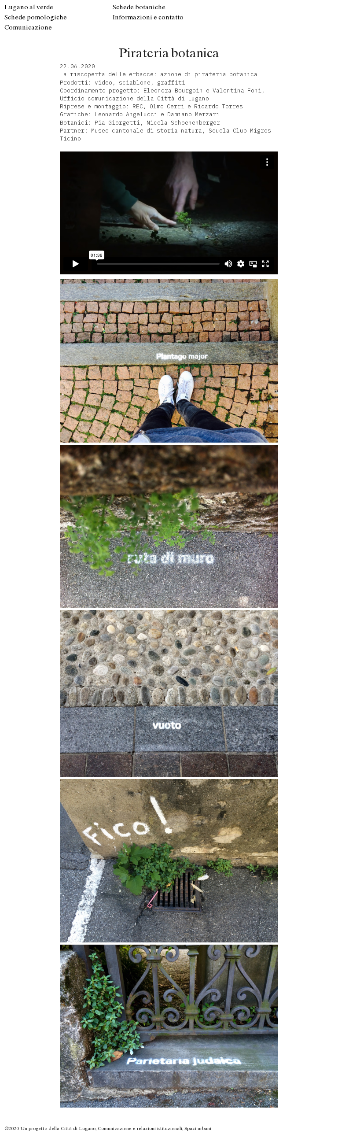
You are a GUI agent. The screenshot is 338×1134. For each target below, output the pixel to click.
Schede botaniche (139, 7)
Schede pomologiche (35, 17)
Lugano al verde (28, 7)
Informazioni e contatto (148, 17)
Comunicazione (28, 27)
